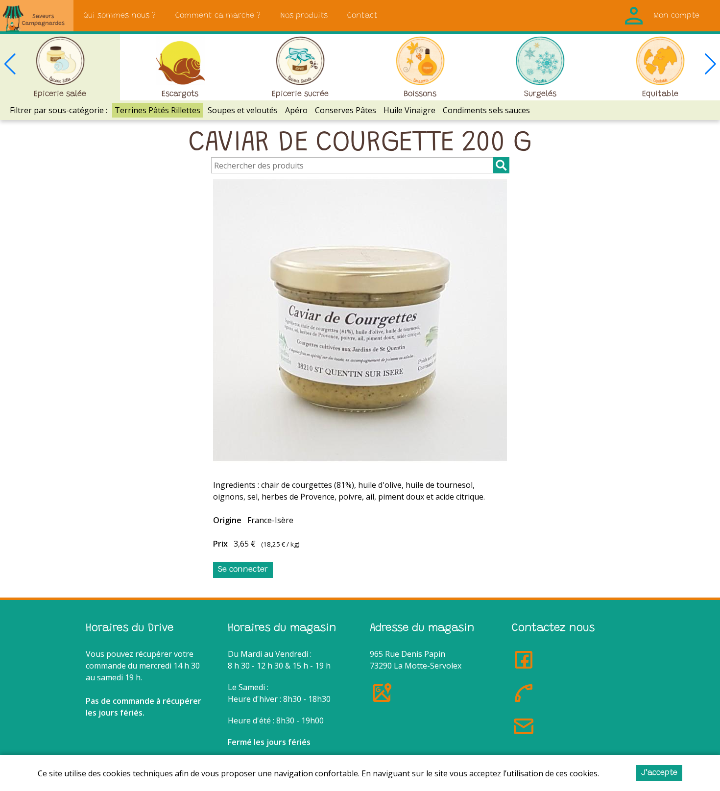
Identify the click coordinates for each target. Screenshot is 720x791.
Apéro (296, 110)
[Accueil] (36, 15)
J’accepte (659, 773)
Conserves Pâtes (345, 110)
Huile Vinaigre (409, 110)
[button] (710, 63)
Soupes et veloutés (243, 110)
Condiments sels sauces (486, 110)
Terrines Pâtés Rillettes (157, 110)
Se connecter (243, 570)
